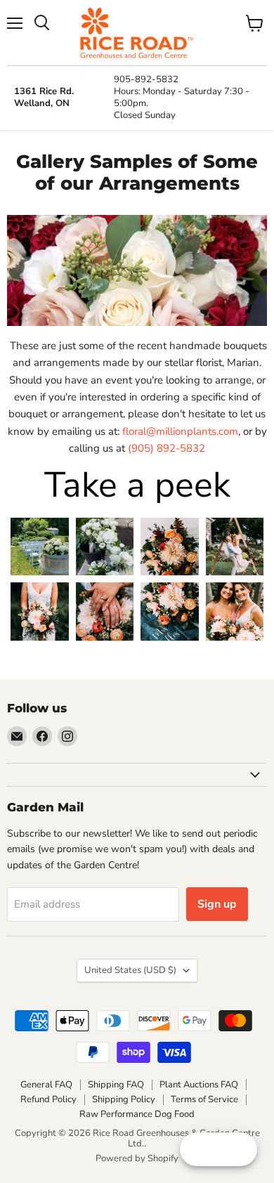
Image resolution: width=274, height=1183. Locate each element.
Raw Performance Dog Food (137, 1114)
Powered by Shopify (137, 1158)
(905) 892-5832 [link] (166, 448)
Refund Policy (48, 1099)
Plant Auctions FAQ (198, 1084)
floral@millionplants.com (180, 431)
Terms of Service (204, 1099)
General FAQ (46, 1084)
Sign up (217, 904)
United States (130, 970)
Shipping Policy (123, 1099)
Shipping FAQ (116, 1084)
